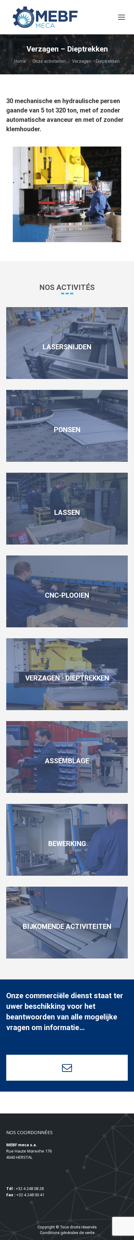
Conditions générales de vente (67, 1232)
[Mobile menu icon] (121, 17)
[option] (67, 194)
